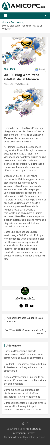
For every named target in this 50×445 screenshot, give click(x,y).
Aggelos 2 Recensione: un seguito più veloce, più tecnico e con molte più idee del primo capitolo (25, 380)
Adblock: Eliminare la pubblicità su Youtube (25, 319)
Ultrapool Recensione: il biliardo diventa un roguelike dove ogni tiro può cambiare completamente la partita (25, 406)
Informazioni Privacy (24, 433)
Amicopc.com (33, 428)
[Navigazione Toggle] (5, 15)
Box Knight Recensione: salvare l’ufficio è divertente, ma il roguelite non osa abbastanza (25, 367)
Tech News (9, 69)
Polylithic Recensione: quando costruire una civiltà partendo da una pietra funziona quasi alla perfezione (23, 354)
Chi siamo (9, 437)
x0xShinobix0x (23, 84)
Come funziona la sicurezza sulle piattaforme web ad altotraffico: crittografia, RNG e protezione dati (22, 393)
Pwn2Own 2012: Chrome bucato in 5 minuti (24, 332)
